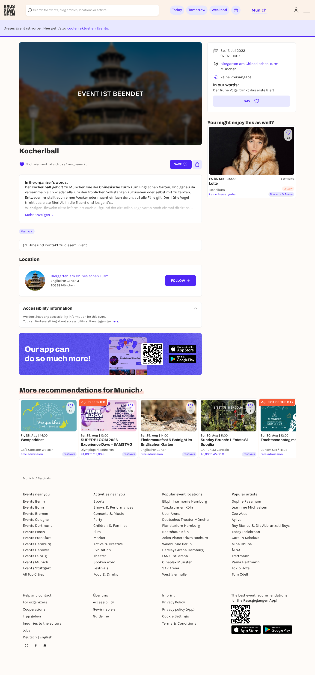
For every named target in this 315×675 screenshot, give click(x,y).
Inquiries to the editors (42, 623)
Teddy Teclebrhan (246, 532)
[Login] (296, 10)
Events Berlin (34, 501)
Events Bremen (35, 513)
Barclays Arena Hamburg (183, 550)
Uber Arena (171, 513)
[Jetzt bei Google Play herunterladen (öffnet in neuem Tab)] (182, 359)
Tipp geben (32, 616)
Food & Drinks (105, 574)
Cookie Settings (175, 616)
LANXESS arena (175, 556)
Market (99, 537)
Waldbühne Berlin (177, 544)
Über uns (100, 595)
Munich (28, 478)
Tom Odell (240, 574)
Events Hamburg (37, 544)
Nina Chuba (242, 544)
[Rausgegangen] (9, 10)
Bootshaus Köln (175, 532)
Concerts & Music (108, 513)
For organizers (35, 602)
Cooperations (34, 609)
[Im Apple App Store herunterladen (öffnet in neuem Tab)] (182, 349)
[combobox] (92, 10)
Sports (98, 501)
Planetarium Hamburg (181, 525)
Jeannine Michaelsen (249, 507)
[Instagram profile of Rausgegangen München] (26, 645)
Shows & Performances (113, 507)
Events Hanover (36, 550)
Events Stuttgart (37, 568)
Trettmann (241, 556)
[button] (251, 101)
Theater (99, 556)
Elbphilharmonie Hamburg (184, 501)
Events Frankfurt (37, 537)
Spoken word (104, 562)
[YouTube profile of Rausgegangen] (45, 645)
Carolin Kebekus (245, 537)
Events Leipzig (35, 556)
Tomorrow (196, 10)
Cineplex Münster (177, 562)
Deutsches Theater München (186, 519)
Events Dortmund (38, 525)
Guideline (101, 616)
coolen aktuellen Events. (88, 28)
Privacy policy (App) (178, 609)
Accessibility (103, 602)
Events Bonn (33, 507)
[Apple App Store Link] (246, 629)
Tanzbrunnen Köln (177, 507)
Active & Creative (108, 544)
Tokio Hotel (241, 568)
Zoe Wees (239, 513)
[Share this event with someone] (197, 164)
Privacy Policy (173, 602)
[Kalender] (236, 10)
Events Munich (35, 562)
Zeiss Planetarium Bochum (185, 537)
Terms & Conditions (179, 623)
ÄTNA (236, 550)
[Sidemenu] (306, 10)
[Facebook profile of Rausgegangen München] (35, 645)
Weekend (219, 10)
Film (97, 532)
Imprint (168, 595)
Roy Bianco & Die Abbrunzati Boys (261, 525)
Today (177, 10)
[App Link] (240, 614)
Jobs (26, 630)
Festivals (27, 231)
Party (97, 519)
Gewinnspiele (104, 609)
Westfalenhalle (174, 574)
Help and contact (37, 595)
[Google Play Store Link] (277, 629)
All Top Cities (33, 574)
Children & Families (110, 525)
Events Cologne (36, 519)
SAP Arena (170, 568)
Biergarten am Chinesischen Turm (249, 63)
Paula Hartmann (246, 562)
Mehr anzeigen (37, 214)
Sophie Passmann (247, 501)
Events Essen (34, 532)
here (115, 321)
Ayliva (236, 519)
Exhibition (102, 550)
